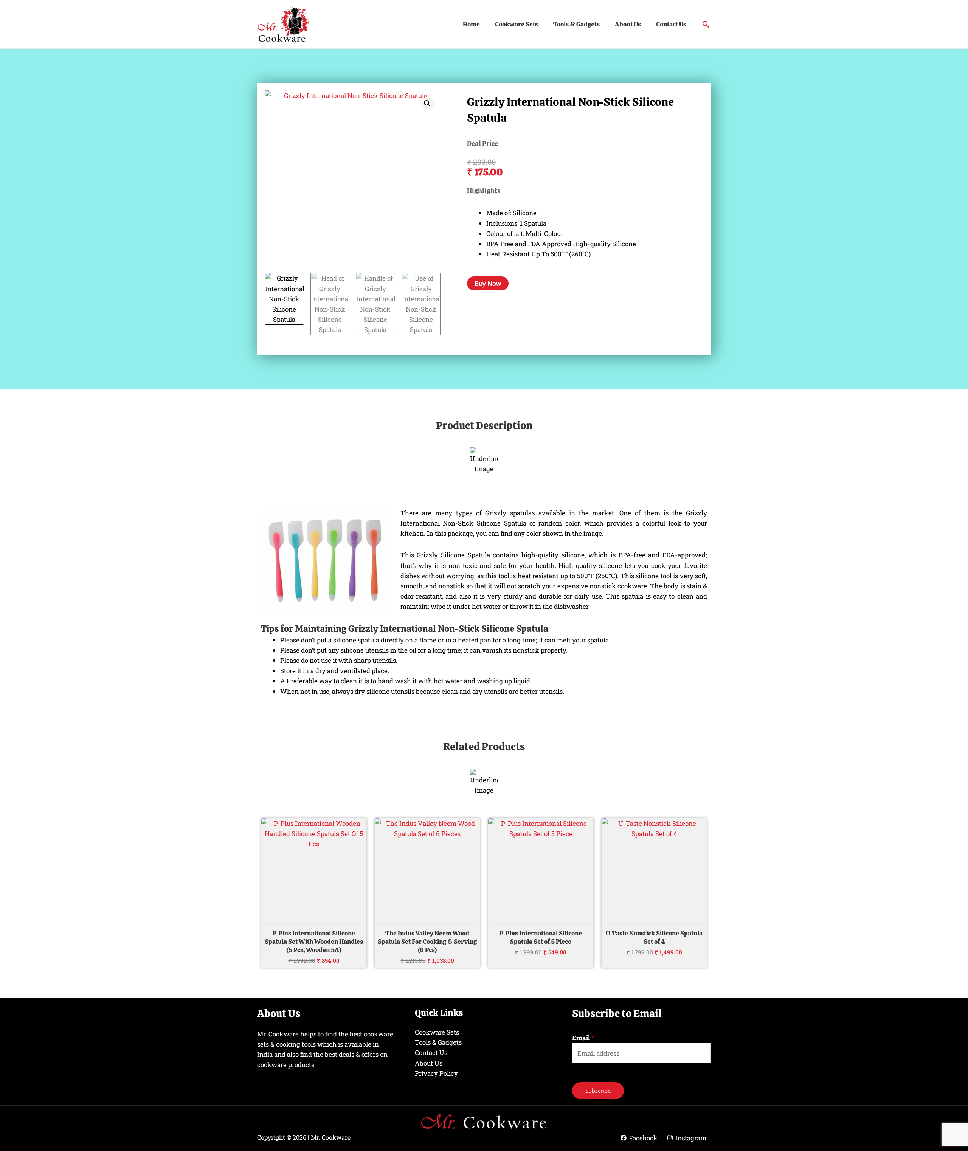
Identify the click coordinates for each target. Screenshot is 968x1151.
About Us (628, 24)
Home (471, 24)
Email (583, 1037)
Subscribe (598, 1090)
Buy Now (488, 283)
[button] (706, 24)
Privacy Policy (436, 1073)
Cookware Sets (516, 24)
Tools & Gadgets (576, 24)
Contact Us (671, 24)
